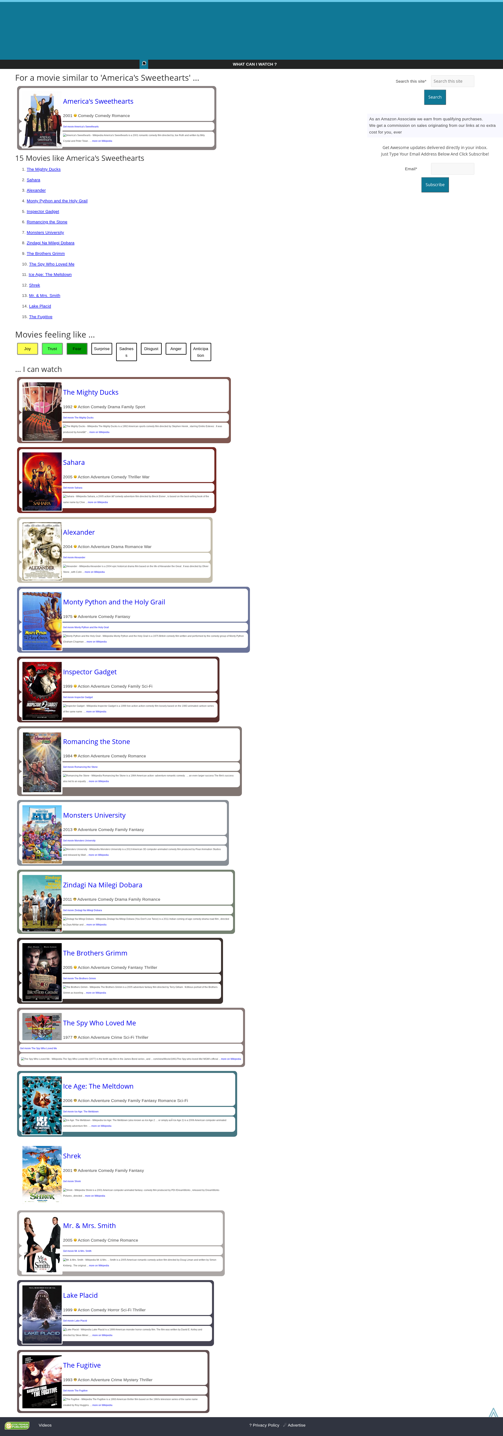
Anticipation (200, 352)
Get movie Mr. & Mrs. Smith (77, 1251)
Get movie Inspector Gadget (78, 697)
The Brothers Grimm (46, 253)
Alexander (36, 190)
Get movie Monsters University (79, 840)
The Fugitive (40, 316)
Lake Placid (40, 306)
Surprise (102, 348)
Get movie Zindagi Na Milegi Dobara (82, 910)
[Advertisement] (251, 29)
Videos (45, 1425)
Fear (77, 348)
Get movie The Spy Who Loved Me (38, 1048)
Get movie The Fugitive (75, 1390)
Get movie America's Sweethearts (81, 126)
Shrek (34, 285)
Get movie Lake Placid (75, 1320)
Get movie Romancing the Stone (80, 767)
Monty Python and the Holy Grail (57, 201)
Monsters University (45, 232)
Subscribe (435, 184)
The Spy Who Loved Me (51, 264)
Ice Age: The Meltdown (50, 274)
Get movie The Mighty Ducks (78, 417)
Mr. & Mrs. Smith (44, 295)
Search (435, 97)
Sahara (33, 180)
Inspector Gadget (43, 211)
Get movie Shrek (72, 1181)
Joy (27, 348)
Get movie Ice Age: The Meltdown (81, 1111)
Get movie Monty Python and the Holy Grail (86, 627)
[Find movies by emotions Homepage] (144, 64)
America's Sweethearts (98, 101)
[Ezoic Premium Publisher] (17, 1428)
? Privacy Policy (264, 1425)
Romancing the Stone (47, 222)
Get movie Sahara (72, 487)
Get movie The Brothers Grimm (79, 978)
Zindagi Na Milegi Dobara (50, 243)
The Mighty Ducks (44, 169)
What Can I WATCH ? (255, 64)
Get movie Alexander (74, 557)
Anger (176, 348)
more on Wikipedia (102, 141)
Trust (52, 348)
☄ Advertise (294, 1425)
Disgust (151, 348)
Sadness (126, 352)
